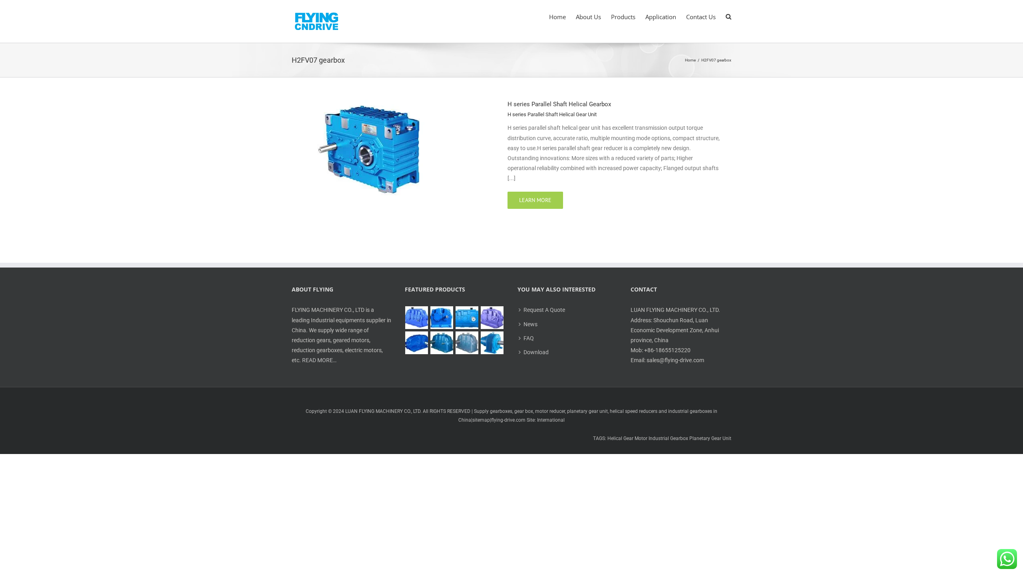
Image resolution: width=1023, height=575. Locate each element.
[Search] (728, 17)
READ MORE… (319, 360)
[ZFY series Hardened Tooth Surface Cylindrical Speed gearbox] (417, 317)
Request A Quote (544, 310)
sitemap (481, 420)
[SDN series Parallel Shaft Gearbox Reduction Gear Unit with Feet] (467, 342)
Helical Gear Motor (627, 438)
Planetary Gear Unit (710, 438)
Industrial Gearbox (668, 438)
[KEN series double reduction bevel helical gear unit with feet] (417, 342)
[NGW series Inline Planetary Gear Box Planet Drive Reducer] (492, 342)
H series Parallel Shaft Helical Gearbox (559, 104)
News (530, 324)
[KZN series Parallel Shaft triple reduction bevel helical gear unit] (442, 342)
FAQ (528, 338)
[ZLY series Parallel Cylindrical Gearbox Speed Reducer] (492, 317)
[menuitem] (562, 17)
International (551, 420)
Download (536, 352)
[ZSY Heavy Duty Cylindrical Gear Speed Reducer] (467, 317)
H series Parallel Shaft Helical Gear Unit (552, 114)
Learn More (535, 200)
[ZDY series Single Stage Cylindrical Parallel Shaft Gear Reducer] (442, 317)
